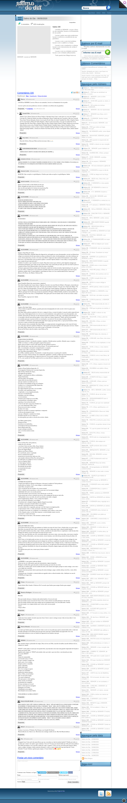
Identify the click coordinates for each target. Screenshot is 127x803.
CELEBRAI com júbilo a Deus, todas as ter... (95, 369)
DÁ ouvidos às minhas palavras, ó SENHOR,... (93, 106)
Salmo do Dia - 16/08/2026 (90, 755)
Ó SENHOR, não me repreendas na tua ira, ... (96, 249)
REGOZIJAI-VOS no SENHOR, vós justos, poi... (93, 227)
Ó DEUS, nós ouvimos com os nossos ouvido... (95, 274)
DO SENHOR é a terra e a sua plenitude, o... (95, 188)
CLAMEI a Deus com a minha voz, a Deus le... (95, 416)
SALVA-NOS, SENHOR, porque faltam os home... (95, 136)
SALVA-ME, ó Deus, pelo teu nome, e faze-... (94, 317)
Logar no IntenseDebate (41, 772)
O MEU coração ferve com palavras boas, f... (94, 279)
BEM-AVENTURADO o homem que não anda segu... (96, 88)
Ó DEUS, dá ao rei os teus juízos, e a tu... (94, 395)
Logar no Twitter (64, 772)
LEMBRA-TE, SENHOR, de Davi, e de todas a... (94, 652)
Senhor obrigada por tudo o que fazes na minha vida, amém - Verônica (95, 72)
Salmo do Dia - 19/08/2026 (90, 747)
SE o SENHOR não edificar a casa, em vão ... (95, 630)
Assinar (19, 781)
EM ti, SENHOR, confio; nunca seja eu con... (96, 390)
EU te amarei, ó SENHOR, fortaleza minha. (94, 162)
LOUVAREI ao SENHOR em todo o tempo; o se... (96, 231)
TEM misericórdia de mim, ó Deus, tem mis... (94, 330)
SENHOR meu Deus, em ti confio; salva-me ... (94, 115)
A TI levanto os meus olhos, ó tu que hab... (96, 613)
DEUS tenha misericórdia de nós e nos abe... (95, 373)
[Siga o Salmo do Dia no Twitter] (101, 796)
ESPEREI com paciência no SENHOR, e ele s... (94, 257)
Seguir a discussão (78, 92)
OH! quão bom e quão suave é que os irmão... (96, 656)
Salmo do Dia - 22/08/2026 (90, 739)
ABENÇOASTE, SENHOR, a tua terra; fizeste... (95, 450)
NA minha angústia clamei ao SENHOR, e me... (95, 600)
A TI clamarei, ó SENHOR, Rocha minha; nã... (96, 205)
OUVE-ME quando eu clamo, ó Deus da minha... (96, 101)
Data (27, 96)
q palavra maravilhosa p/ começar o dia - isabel (94, 67)
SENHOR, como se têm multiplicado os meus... (93, 97)
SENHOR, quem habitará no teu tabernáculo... (95, 149)
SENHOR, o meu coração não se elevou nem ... (95, 648)
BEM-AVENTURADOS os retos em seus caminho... (96, 596)
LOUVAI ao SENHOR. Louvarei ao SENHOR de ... (96, 562)
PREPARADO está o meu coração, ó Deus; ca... (94, 549)
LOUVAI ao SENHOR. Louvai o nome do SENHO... (96, 665)
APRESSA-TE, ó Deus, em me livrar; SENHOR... (95, 386)
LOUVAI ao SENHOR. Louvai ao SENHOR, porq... (96, 540)
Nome (18, 775)
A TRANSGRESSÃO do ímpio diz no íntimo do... (96, 240)
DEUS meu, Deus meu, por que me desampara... (95, 179)
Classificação (33, 96)
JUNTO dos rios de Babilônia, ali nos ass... (95, 673)
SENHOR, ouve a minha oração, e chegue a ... (94, 523)
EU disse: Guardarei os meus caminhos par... (95, 253)
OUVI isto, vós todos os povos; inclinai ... (95, 296)
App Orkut (91, 13)
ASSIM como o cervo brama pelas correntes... (94, 266)
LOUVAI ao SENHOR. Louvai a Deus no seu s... (96, 729)
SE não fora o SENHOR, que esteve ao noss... (95, 618)
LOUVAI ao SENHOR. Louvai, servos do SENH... (95, 570)
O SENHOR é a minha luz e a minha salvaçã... (96, 201)
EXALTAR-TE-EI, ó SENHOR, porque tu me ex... (96, 214)
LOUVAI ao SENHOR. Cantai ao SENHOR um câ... (96, 725)
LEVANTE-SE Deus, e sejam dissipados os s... (94, 377)
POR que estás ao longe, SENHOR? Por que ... (93, 127)
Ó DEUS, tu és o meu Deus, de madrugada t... (95, 356)
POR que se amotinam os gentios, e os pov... (94, 93)
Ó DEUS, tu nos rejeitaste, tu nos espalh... (96, 343)
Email (39, 775)
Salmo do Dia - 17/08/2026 (90, 752)
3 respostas (30, 108)
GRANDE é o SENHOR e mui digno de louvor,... (95, 291)
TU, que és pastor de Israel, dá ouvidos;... (95, 429)
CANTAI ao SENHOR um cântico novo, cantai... (96, 498)
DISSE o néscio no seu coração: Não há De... (96, 145)
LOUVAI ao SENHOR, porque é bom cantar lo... (96, 716)
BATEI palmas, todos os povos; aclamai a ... (95, 287)
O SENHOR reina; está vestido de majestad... (95, 485)
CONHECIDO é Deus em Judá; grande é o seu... (95, 412)
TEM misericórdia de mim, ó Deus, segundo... (95, 304)
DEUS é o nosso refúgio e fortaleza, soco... (94, 283)
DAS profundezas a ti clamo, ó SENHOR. (95, 643)
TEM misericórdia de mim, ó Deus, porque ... (94, 326)
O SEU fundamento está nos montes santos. (95, 459)
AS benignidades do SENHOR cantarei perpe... (95, 467)
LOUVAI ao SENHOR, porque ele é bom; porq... (95, 669)
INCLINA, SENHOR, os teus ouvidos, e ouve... (94, 455)
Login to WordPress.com (53, 772)
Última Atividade (42, 96)
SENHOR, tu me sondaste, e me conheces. (95, 682)
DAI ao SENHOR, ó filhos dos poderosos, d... (96, 210)
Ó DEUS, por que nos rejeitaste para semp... (95, 403)
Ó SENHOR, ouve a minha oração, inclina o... (94, 699)
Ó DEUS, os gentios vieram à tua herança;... (96, 425)
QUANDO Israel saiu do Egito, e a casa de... (96, 575)
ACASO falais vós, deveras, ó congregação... (95, 334)
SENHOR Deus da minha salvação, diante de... (93, 463)
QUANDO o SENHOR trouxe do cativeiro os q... (96, 626)
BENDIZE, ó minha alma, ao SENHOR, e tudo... (95, 528)
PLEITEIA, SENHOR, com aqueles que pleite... (94, 235)
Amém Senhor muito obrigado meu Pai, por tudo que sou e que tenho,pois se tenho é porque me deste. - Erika (95, 77)
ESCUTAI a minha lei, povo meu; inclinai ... (96, 420)
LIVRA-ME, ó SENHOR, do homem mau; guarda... (94, 686)
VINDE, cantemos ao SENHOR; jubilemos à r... (95, 493)
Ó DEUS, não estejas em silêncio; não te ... (93, 442)
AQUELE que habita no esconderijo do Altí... (94, 476)
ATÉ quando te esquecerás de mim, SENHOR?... (95, 140)
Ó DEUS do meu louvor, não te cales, (96, 553)
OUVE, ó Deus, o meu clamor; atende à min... (95, 347)
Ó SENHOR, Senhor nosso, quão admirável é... (95, 119)
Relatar (78, 108)
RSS (103, 13)
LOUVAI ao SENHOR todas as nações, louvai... (95, 588)
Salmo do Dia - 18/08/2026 (90, 750)
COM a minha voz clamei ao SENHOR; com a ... (95, 695)
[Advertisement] (52, 13)
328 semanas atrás (30, 99)
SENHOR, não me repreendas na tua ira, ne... (96, 110)
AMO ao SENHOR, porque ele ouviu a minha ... (95, 583)
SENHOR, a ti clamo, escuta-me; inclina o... (95, 690)
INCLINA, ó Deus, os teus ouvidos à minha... (94, 321)
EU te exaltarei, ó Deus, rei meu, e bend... (94, 708)
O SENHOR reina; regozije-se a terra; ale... (95, 502)
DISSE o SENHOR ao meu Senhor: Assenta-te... (94, 558)
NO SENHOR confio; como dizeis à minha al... (96, 132)
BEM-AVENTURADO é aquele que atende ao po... (95, 261)
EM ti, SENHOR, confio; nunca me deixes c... (95, 218)
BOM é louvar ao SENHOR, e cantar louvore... (95, 480)
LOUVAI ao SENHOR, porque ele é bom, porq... (95, 545)
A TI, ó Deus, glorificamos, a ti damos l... (95, 407)
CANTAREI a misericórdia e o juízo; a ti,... (95, 519)
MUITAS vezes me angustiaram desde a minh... (96, 639)
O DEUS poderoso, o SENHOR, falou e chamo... (95, 300)
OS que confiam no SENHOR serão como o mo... (95, 622)
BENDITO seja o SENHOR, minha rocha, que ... (94, 703)
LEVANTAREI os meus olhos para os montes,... (95, 605)
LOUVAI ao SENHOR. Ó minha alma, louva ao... (96, 712)
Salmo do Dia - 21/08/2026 (90, 742)
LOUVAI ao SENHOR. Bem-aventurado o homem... (95, 566)
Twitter (109, 13)
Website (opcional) (64, 775)
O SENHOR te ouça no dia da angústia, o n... (95, 170)
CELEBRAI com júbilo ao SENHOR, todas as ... (94, 515)
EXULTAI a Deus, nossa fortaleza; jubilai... (93, 433)
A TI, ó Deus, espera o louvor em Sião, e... (96, 364)
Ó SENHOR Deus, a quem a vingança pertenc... (94, 489)
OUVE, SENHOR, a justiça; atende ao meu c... (94, 158)
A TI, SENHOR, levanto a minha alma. (94, 192)
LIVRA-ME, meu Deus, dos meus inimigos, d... (96, 339)
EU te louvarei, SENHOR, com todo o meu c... (95, 123)
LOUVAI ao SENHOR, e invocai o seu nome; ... (96, 536)
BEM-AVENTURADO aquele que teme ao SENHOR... (95, 635)
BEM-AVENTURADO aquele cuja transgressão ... (95, 223)
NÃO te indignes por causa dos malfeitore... (95, 244)
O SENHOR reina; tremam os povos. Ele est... (95, 510)
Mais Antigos (88, 758)
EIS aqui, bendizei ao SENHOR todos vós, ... (96, 660)
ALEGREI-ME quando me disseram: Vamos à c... (94, 609)
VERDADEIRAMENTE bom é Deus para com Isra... (95, 399)
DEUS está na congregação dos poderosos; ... (96, 437)
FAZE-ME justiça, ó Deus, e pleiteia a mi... (94, 270)
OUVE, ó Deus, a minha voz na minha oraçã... (95, 360)
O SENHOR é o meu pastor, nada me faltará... (95, 184)
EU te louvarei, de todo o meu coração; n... (95, 678)
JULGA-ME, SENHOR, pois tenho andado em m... (94, 196)
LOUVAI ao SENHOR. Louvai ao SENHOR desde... (96, 720)
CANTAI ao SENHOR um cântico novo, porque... (96, 506)
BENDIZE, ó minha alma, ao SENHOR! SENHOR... (95, 532)
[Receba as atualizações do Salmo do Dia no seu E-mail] (108, 796)
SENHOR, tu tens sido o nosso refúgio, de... (95, 472)
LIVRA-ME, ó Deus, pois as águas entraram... (94, 382)
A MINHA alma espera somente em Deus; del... (95, 351)
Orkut (98, 13)
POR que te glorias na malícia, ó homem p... (96, 309)
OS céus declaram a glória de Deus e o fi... (96, 166)
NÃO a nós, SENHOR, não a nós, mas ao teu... (95, 579)
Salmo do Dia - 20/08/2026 (90, 744)
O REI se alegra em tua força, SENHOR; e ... (95, 175)
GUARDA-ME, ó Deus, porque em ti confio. (95, 153)
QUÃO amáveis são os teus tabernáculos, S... (94, 446)
